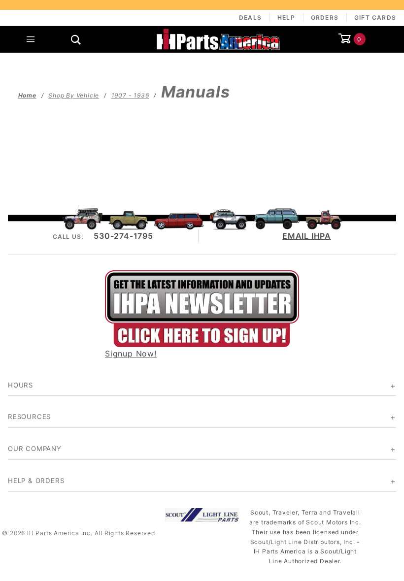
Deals (250, 17)
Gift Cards (375, 17)
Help (286, 17)
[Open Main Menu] (31, 39)
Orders (324, 17)
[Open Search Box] (77, 39)
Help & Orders (36, 480)
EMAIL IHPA (306, 236)
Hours (20, 385)
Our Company (35, 448)
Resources (29, 416)
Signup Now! (131, 353)
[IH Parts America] (218, 38)
